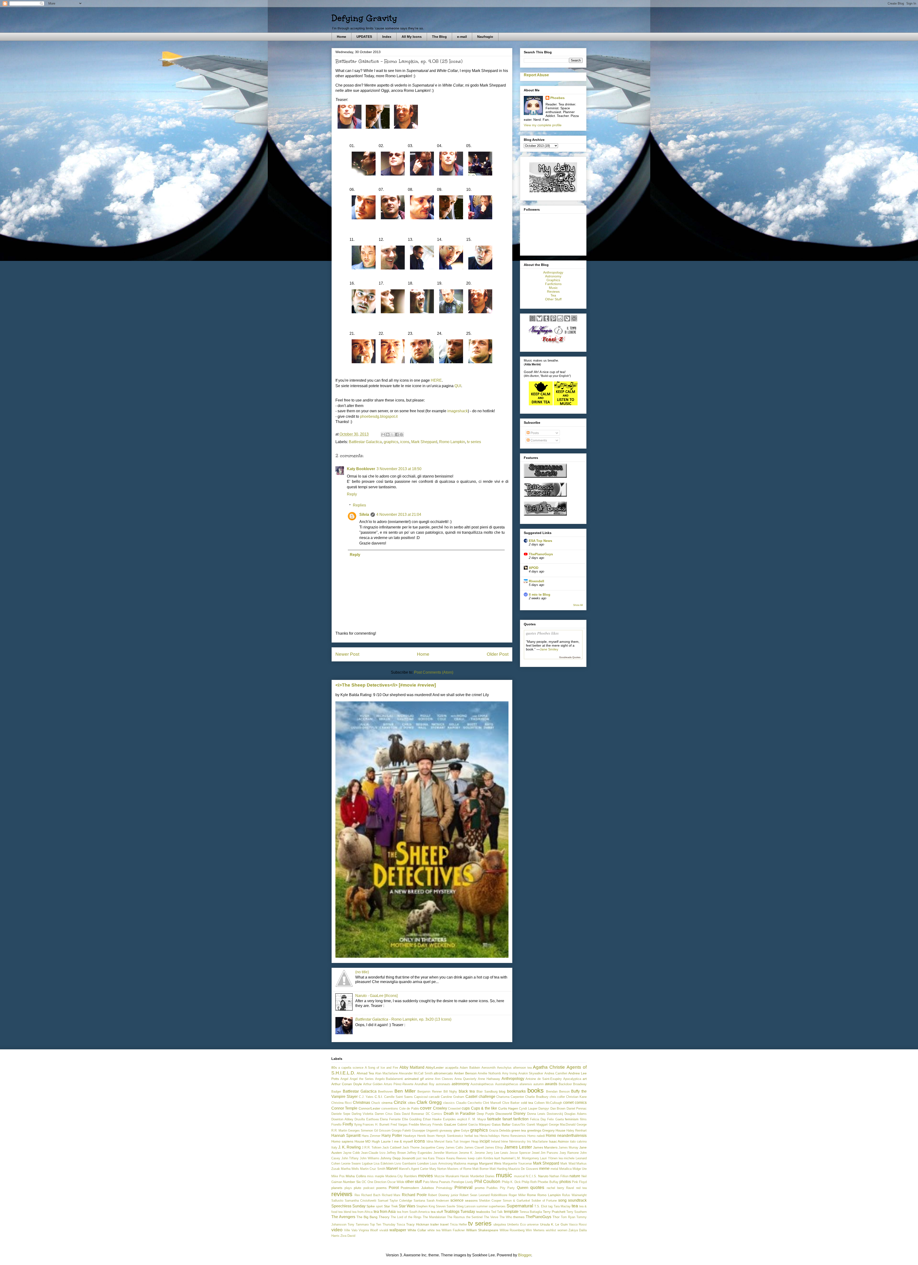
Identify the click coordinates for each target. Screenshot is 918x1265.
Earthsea (372, 1119)
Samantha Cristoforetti (360, 1200)
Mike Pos (338, 1176)
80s (334, 1067)
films (583, 1119)
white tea (433, 1230)
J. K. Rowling (349, 1147)
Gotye (465, 1130)
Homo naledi (536, 1136)
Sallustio (337, 1200)
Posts (534, 433)
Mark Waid (567, 1163)
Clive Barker (510, 1103)
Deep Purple (485, 1114)
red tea (581, 1188)
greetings (534, 1130)
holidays (494, 1136)
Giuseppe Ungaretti (425, 1130)
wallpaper (397, 1230)
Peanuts (444, 1182)
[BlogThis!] (387, 434)
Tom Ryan (568, 1217)
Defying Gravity (364, 18)
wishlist (551, 1230)
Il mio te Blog (539, 594)
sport (379, 1206)
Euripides (449, 1119)
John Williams (369, 1158)
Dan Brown (557, 1108)
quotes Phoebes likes (542, 633)
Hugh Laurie (381, 1141)
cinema (387, 1103)
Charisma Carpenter (510, 1097)
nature (574, 1176)
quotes (537, 1187)
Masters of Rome (459, 1169)
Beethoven (385, 1091)
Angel (344, 1079)
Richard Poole (414, 1195)
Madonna (460, 1163)
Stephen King (425, 1206)
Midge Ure (580, 1169)
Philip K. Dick (511, 1182)
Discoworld (504, 1114)
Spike (370, 1206)
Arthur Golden (372, 1084)
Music (553, 288)
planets (336, 1188)
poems (381, 1188)
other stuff (413, 1182)
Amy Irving (509, 1073)
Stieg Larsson (465, 1206)
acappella (451, 1067)
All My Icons (412, 36)
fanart (507, 1119)
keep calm (475, 1158)
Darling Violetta (362, 1114)
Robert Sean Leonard (474, 1195)
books (535, 1090)
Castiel (471, 1096)
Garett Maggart (537, 1124)
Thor (556, 1217)
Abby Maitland (411, 1067)
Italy (334, 1147)
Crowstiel (454, 1108)
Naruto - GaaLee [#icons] (376, 996)
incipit (485, 1141)
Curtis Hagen (508, 1108)
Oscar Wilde (395, 1182)
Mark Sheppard (424, 442)
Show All (578, 605)
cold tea (527, 1103)
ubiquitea (499, 1224)
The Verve (491, 1217)
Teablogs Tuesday (459, 1212)
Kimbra (488, 1158)
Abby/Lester (435, 1067)
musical (519, 1176)
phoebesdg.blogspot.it (379, 416)
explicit (462, 1119)
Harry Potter (392, 1135)
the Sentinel (474, 1217)
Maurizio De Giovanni (523, 1169)
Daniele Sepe (340, 1114)
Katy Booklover (361, 469)
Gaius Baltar (501, 1124)
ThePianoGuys (541, 554)
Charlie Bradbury (536, 1097)
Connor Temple (344, 1108)
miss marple (375, 1176)
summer (482, 1206)
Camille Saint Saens (398, 1097)
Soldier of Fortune (544, 1200)
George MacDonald (562, 1124)
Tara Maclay (562, 1206)
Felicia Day (538, 1119)
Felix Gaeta (555, 1119)
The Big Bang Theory (372, 1217)
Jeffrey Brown (396, 1153)
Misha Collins (356, 1176)
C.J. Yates (366, 1097)
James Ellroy (494, 1147)
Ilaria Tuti (452, 1141)
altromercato (443, 1073)
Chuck (375, 1103)
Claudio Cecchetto (469, 1103)
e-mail (462, 36)
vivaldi (383, 1230)
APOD (533, 568)
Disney (519, 1113)
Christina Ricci (341, 1103)
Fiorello (336, 1124)
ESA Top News (540, 541)
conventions (389, 1108)
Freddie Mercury (420, 1124)
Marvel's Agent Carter (413, 1169)
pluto (357, 1188)
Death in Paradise (459, 1113)
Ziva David (347, 1236)
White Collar (417, 1230)
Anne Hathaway (489, 1079)
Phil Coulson (487, 1181)
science (457, 1200)
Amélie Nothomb (489, 1073)
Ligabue (367, 1163)
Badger (336, 1091)
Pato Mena (430, 1182)
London (423, 1163)
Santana (419, 1200)
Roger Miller (517, 1195)
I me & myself (402, 1141)
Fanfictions (553, 284)
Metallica (565, 1169)
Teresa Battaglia (530, 1212)
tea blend (344, 1212)
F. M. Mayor (477, 1119)
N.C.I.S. (531, 1176)
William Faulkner (453, 1230)
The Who (505, 1217)
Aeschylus (504, 1067)
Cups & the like (484, 1108)
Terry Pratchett (554, 1212)
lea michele (567, 1158)
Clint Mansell (492, 1103)
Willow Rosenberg (512, 1230)
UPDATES (364, 36)
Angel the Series (362, 1079)
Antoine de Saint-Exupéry (543, 1079)
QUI (457, 386)
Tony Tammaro (358, 1224)
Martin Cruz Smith (372, 1169)
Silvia (364, 514)
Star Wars (407, 1206)
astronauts (443, 1084)
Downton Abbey (342, 1119)
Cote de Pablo (409, 1108)
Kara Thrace (436, 1158)
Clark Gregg (429, 1102)
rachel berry (555, 1188)
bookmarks (516, 1091)
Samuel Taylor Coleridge (395, 1200)
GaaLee (450, 1124)
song (562, 1200)
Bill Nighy (450, 1091)
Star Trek (391, 1206)
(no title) (362, 972)
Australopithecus (482, 1084)
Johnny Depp (390, 1158)
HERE (436, 380)
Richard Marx (391, 1195)
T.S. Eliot (540, 1206)
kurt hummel (504, 1158)
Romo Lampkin (452, 442)
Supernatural (520, 1205)
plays (348, 1188)
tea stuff (437, 1212)
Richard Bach (370, 1195)
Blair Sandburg (486, 1091)
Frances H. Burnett (376, 1124)
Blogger (524, 1255)
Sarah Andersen (437, 1200)
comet (568, 1102)
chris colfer (557, 1097)
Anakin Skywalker (530, 1073)
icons (404, 442)
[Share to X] (392, 434)
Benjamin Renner (429, 1091)
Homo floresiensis (513, 1136)
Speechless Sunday (348, 1206)
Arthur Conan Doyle (346, 1084)
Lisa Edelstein (383, 1163)
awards (551, 1084)
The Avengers (343, 1217)
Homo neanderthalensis (566, 1135)
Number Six (352, 1182)
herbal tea (471, 1136)
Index (386, 36)
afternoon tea (522, 1067)
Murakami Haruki (457, 1176)
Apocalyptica (572, 1079)
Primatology (444, 1188)
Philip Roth (529, 1182)
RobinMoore (499, 1195)
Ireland (495, 1141)
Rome (531, 1195)
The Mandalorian (434, 1217)
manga (472, 1163)
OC (364, 1182)
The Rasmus (456, 1217)
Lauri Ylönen (548, 1158)
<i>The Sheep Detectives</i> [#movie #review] (385, 685)
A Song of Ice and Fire (381, 1067)
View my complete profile (543, 125)
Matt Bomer (480, 1169)
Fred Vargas (399, 1124)
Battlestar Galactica (365, 442)
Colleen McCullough (548, 1103)
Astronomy (553, 276)
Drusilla (360, 1119)
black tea (467, 1091)
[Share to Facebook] (396, 434)
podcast (368, 1188)
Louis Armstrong (441, 1163)
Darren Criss (384, 1114)
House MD (363, 1141)
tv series (474, 442)
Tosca (401, 1224)
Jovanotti (408, 1158)
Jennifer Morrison (445, 1153)
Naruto (543, 1176)
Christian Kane (576, 1097)
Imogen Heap (469, 1141)
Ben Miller (404, 1091)
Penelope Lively (462, 1182)
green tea (518, 1130)
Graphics (553, 280)
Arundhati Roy (424, 1084)
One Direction (376, 1182)
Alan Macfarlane (386, 1073)
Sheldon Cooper (490, 1200)
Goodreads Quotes (569, 657)
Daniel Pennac (577, 1108)
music (504, 1175)
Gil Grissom (382, 1130)
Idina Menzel (435, 1141)
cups (466, 1108)
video (337, 1229)
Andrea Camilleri (555, 1073)
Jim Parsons (549, 1153)
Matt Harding (498, 1169)
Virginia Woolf (368, 1230)
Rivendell (536, 581)
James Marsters (545, 1147)
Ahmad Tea (365, 1073)
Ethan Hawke (432, 1119)
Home (341, 36)
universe (533, 1224)
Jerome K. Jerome (472, 1153)
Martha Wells (350, 1169)
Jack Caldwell (391, 1147)
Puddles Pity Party (500, 1188)
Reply (352, 494)
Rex (357, 1195)
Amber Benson (465, 1073)
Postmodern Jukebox (417, 1188)
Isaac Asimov (559, 1141)
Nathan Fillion (558, 1176)
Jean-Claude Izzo (373, 1153)
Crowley (440, 1108)
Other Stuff (553, 299)
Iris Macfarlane (537, 1141)
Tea (553, 295)
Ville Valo (350, 1230)
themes (519, 1217)
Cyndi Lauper (528, 1108)
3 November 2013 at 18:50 (399, 469)
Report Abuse (536, 75)
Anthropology (553, 272)
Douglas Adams (575, 1114)
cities (411, 1103)
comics (581, 1102)
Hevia (483, 1136)
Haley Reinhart (576, 1130)
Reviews (553, 291)
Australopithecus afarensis (513, 1084)
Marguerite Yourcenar (517, 1163)
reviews (341, 1194)
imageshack (457, 411)
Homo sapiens (342, 1141)
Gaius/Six (518, 1124)
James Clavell (474, 1147)
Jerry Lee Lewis (497, 1153)
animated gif (414, 1079)
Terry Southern (576, 1212)
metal (554, 1169)
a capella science (350, 1067)
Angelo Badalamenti (389, 1079)
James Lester (518, 1147)
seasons (471, 1200)
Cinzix (400, 1102)
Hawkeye (409, 1136)
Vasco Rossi (578, 1224)
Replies (359, 505)
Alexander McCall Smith (415, 1073)
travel (444, 1224)
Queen (522, 1188)
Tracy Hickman (417, 1224)
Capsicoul (421, 1097)
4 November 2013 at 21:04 (398, 514)
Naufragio (485, 36)
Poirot (394, 1188)
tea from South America (413, 1212)
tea (575, 1205)
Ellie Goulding (412, 1119)
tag (550, 1206)
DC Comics (434, 1114)
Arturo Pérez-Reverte (398, 1084)
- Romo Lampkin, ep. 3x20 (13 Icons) (403, 1019)
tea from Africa (362, 1212)
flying (358, 1124)
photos (565, 1182)
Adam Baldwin (470, 1067)
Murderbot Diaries (482, 1176)
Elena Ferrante (390, 1119)
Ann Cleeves (444, 1079)
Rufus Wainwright (574, 1195)
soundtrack (577, 1200)
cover (426, 1108)
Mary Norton (437, 1169)
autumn (538, 1084)
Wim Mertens (535, 1230)
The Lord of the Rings (406, 1217)
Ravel (570, 1188)
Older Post (497, 654)
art (585, 1079)
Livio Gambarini (405, 1163)
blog (502, 1091)
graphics (391, 442)
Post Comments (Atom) (433, 672)
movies (425, 1175)
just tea (421, 1158)
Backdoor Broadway (573, 1084)
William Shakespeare (482, 1230)
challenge (487, 1096)
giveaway (445, 1130)
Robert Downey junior (443, 1195)
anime (429, 1079)
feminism (572, 1119)
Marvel (392, 1168)
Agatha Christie (549, 1067)
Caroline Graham (452, 1097)
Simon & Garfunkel (516, 1200)
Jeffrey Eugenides (419, 1153)
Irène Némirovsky (513, 1141)
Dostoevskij (555, 1114)
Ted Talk (497, 1212)
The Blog (439, 36)
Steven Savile (445, 1206)
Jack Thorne (411, 1147)
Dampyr (543, 1108)
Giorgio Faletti (401, 1130)
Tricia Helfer (458, 1224)
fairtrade (494, 1119)
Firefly (348, 1124)
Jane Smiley (549, 649)
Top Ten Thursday (382, 1224)
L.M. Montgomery (526, 1158)
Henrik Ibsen (426, 1136)
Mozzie (439, 1176)
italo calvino (578, 1141)
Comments (538, 440)
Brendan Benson (558, 1091)
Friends (437, 1124)
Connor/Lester (369, 1108)
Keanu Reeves (456, 1158)
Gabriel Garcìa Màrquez (474, 1124)
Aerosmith (488, 1067)
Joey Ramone (569, 1153)
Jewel (536, 1153)
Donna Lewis (536, 1114)
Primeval (463, 1187)
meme (544, 1168)
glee (457, 1130)
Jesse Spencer (519, 1153)
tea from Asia (385, 1212)
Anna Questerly (465, 1079)
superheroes (497, 1206)
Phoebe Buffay (548, 1182)
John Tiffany (350, 1158)
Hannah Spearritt (346, 1135)
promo (480, 1188)
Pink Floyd (579, 1182)
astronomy (460, 1084)
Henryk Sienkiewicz (449, 1136)
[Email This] (383, 434)
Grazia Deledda (499, 1130)
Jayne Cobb (351, 1153)
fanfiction (521, 1119)
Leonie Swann (351, 1163)
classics (449, 1103)
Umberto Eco (516, 1224)
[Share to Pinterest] (401, 434)
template (511, 1212)
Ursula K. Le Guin (554, 1224)
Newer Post (347, 654)
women (562, 1230)
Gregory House (553, 1130)
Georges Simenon (360, 1130)
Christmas (361, 1102)
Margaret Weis (490, 1163)
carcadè (434, 1097)
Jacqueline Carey (432, 1147)
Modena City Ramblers (401, 1176)
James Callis (454, 1147)
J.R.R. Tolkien (371, 1147)
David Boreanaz (413, 1114)
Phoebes (557, 98)
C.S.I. (379, 1097)
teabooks (483, 1212)
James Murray (568, 1147)
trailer (434, 1224)
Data (397, 1114)
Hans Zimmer (371, 1136)
